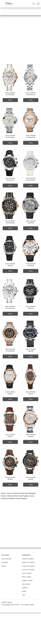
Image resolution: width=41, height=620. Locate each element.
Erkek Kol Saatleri (28, 559)
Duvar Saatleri (27, 573)
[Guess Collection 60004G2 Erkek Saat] (10, 248)
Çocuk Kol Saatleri (28, 570)
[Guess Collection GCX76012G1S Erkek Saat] (30, 163)
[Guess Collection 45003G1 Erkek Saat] (10, 462)
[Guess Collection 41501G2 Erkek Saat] (30, 376)
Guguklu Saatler (27, 580)
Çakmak (25, 588)
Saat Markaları (6, 559)
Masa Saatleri (26, 577)
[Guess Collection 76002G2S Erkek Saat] (30, 291)
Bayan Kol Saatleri (28, 562)
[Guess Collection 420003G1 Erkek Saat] (30, 248)
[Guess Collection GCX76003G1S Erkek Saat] (10, 77)
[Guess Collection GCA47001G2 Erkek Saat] (10, 163)
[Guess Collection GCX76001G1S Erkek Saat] (10, 291)
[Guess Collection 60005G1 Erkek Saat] (10, 376)
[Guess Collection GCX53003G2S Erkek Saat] (10, 334)
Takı (23, 595)
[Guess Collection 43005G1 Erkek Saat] (30, 419)
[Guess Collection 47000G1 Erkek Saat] (30, 462)
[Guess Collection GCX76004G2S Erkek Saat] (10, 205)
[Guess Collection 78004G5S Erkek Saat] (30, 205)
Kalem (24, 591)
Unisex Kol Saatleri (28, 566)
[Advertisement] (20, 42)
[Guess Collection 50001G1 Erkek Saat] (10, 419)
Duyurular (5, 562)
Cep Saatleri (26, 584)
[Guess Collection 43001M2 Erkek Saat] (30, 334)
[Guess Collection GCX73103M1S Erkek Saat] (10, 120)
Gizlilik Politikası (7, 602)
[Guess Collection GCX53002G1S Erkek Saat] (30, 120)
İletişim (4, 566)
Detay (10, 100)
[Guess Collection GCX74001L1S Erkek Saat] (30, 77)
